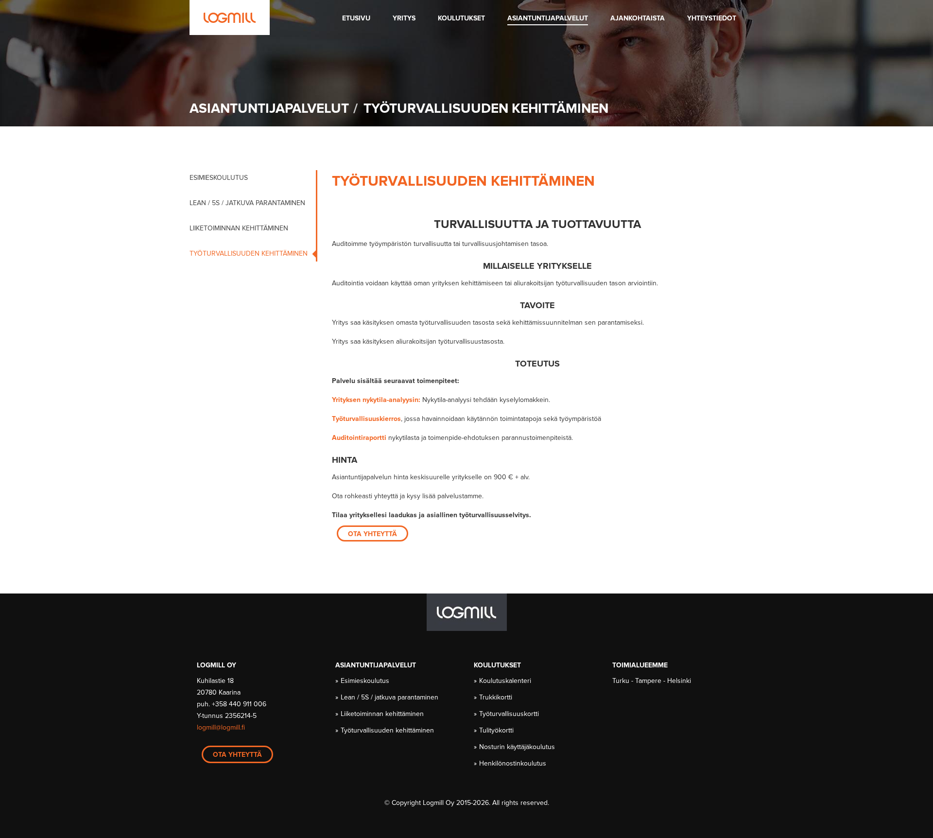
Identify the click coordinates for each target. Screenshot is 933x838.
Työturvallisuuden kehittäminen (249, 253)
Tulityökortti (497, 730)
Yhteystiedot (711, 18)
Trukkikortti (496, 697)
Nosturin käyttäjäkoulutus (517, 747)
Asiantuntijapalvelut (547, 18)
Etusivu (356, 18)
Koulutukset (461, 18)
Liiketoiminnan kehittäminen (239, 228)
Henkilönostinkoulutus (513, 763)
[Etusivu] (230, 17)
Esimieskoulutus (219, 178)
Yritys (404, 18)
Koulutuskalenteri (505, 681)
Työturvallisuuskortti (509, 714)
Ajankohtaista (637, 18)
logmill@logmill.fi (221, 727)
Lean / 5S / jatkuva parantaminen (247, 203)
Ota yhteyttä (372, 534)
